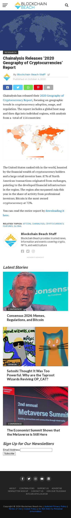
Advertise (57, 488)
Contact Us (37, 491)
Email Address (11, 449)
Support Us (43, 488)
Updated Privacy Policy (55, 506)
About (12, 488)
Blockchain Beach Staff (31, 74)
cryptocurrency (54, 224)
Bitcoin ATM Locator (37, 494)
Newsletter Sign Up (18, 491)
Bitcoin (27, 224)
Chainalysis (38, 224)
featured (8, 226)
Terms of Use (15, 509)
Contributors (26, 488)
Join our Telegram (56, 491)
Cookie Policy (30, 509)
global (18, 226)
